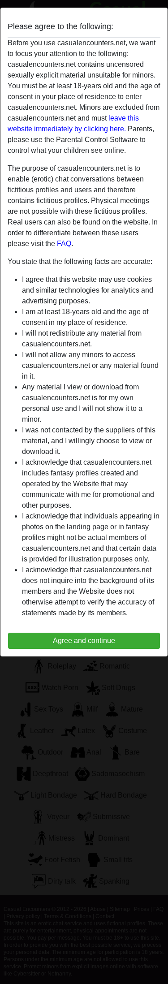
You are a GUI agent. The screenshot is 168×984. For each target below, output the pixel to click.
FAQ (64, 243)
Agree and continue (84, 640)
